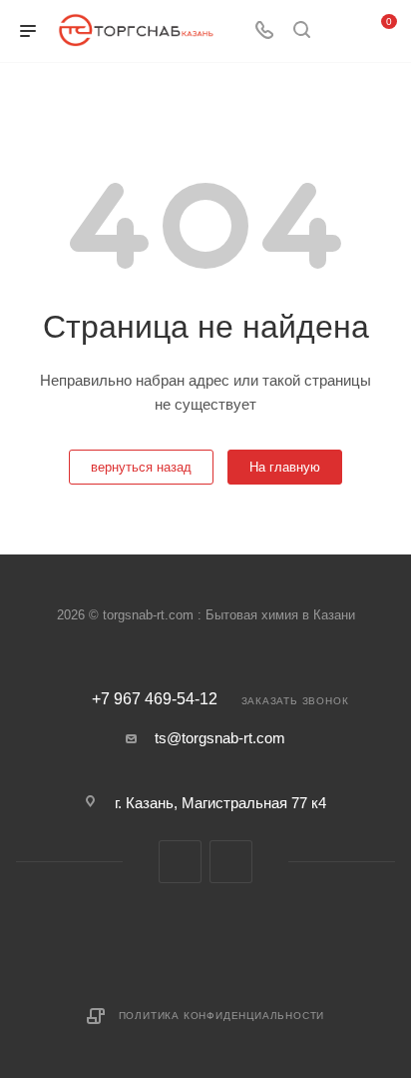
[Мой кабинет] (339, 31)
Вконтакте (180, 861)
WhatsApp (230, 861)
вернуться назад (141, 467)
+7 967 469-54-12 (154, 699)
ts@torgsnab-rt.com (220, 737)
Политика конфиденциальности (222, 1015)
